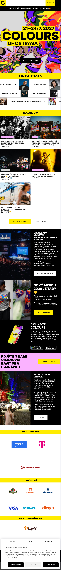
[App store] (50, 348)
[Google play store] (36, 348)
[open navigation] (58, 3)
